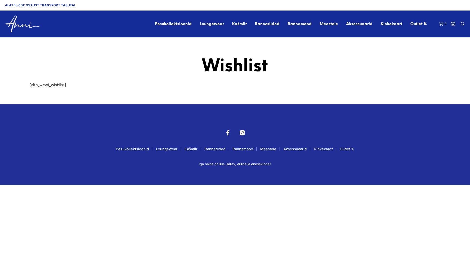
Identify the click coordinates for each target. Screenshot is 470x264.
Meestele (329, 24)
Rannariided (267, 24)
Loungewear (212, 24)
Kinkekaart (391, 24)
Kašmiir (239, 24)
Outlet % (418, 24)
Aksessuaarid (359, 24)
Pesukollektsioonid (173, 24)
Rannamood (300, 24)
